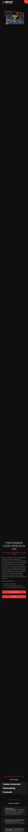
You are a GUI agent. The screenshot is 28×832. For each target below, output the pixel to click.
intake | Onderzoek (12, 784)
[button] (14, 784)
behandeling (9, 788)
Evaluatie (7, 792)
